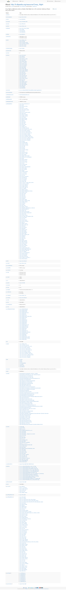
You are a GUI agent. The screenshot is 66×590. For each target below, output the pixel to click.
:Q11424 (22, 365)
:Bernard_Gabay (23, 118)
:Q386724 (22, 366)
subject (7, 343)
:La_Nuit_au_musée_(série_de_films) (26, 182)
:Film (21, 360)
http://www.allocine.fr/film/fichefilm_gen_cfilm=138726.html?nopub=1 (30, 374)
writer (7, 260)
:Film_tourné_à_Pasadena (25, 140)
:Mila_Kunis (23, 85)
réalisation (8, 295)
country (7, 23)
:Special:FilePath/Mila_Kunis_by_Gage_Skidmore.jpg (29, 479)
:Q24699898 (22, 87)
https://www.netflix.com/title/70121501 (25, 385)
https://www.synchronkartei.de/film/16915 (26, 398)
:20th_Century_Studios (24, 28)
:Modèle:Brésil (23, 334)
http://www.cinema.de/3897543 (24, 390)
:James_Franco (23, 63)
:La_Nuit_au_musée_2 (24, 183)
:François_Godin (23, 164)
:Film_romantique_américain (25, 135)
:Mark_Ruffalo (23, 83)
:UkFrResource (23, 574)
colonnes (8, 270)
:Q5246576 (22, 34)
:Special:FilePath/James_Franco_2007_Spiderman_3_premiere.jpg (32, 473)
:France (22, 163)
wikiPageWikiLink (9, 103)
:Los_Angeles (23, 188)
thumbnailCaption (9, 92)
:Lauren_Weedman (24, 69)
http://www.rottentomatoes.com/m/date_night (26, 377)
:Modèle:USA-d (23, 339)
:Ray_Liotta (22, 74)
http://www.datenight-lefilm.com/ (24, 94)
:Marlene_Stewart (23, 253)
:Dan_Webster (23, 244)
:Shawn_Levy (23, 26)
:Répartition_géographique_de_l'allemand (27, 207)
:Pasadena (22, 198)
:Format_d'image (23, 161)
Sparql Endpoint (58, 1)
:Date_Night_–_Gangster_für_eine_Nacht (27, 433)
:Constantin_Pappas (24, 149)
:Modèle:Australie (23, 310)
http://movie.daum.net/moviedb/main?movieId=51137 (28, 404)
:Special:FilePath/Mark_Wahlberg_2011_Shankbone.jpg (30, 478)
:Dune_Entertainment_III (24, 103)
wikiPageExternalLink (9, 94)
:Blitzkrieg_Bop (23, 506)
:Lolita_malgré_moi (24, 187)
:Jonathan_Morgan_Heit (24, 247)
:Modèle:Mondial (23, 319)
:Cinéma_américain (24, 143)
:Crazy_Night (23, 481)
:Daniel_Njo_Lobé (23, 152)
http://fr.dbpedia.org (23, 6)
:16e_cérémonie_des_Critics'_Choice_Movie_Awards (29, 500)
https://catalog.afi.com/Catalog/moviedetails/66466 (27, 380)
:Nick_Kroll (22, 72)
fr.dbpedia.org (34, 6)
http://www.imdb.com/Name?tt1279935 (25, 391)
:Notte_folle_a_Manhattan (25, 442)
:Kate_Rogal (23, 67)
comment (8, 368)
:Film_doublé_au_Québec (25, 134)
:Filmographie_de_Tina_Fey (25, 518)
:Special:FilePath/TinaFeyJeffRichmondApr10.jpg (29, 468)
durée (7, 277)
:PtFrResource (22, 575)
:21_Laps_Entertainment (25, 252)
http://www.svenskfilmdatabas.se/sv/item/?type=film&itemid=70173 (30, 378)
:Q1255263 (22, 86)
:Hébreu (22, 170)
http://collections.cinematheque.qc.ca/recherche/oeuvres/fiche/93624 (30, 388)
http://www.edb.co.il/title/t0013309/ (25, 415)
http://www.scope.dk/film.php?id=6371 (25, 407)
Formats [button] (21, 1)
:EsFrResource (22, 577)
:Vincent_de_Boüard (24, 221)
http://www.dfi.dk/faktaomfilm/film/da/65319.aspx (27, 394)
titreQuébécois (9, 304)
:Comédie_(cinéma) (24, 42)
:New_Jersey (23, 193)
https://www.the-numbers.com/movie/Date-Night (27, 400)
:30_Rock (22, 111)
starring (7, 55)
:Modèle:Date (23, 313)
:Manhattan (22, 228)
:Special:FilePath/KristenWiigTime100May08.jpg (29, 474)
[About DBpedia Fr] (8, 1)
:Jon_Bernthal (23, 66)
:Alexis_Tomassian (24, 114)
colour (7, 19)
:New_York (22, 194)
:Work (21, 361)
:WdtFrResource (23, 581)
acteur (8, 263)
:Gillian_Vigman (23, 61)
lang (7, 287)
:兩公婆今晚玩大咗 (24, 460)
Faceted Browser (50, 1)
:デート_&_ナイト (23, 443)
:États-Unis (22, 23)
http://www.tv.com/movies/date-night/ (25, 379)
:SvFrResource (22, 573)
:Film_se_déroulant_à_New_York (26, 136)
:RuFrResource (23, 579)
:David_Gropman (23, 258)
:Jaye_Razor (23, 246)
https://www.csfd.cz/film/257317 (24, 397)
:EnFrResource (23, 580)
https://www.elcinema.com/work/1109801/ (26, 402)
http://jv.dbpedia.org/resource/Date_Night (26, 444)
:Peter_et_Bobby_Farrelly (25, 200)
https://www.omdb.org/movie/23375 (25, 412)
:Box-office (22, 123)
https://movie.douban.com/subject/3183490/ (26, 411)
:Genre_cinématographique (25, 166)
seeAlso (7, 373)
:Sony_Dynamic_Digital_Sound (25, 212)
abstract (7, 14)
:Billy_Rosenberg (23, 241)
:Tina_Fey (22, 79)
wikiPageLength (9, 99)
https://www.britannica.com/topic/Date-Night (26, 383)
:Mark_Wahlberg (23, 84)
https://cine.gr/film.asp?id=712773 (25, 419)
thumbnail (8, 90)
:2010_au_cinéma (23, 108)
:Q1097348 (22, 30)
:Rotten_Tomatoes (24, 206)
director (7, 26)
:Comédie (22, 41)
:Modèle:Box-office (24, 333)
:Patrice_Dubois (23, 199)
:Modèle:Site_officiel (24, 327)
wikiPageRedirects (10, 494)
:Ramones (22, 551)
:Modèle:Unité (23, 329)
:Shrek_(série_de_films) (24, 211)
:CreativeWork (23, 363)
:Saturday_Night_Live (24, 209)
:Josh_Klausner (23, 227)
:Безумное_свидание (24, 454)
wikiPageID (8, 96)
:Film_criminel (23, 44)
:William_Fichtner (23, 81)
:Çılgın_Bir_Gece (23, 456)
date (7, 272)
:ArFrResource (22, 576)
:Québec (22, 204)
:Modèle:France (23, 315)
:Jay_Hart (22, 175)
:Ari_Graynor (23, 55)
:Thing (21, 359)
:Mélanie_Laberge (24, 189)
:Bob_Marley (23, 121)
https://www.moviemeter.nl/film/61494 (25, 414)
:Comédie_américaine (24, 345)
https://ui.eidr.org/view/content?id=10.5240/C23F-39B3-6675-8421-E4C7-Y (31, 396)
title (7, 341)
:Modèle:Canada (23, 311)
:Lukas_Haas (23, 490)
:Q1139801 (22, 427)
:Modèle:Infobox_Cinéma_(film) (26, 316)
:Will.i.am (22, 80)
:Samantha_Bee (23, 75)
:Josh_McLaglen (23, 255)
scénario (8, 297)
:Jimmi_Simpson (23, 64)
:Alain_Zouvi (23, 113)
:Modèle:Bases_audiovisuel (25, 332)
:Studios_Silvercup (24, 557)
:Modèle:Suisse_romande (25, 338)
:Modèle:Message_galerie (25, 336)
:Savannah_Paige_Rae (24, 250)
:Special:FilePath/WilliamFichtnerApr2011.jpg (28, 472)
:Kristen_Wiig (23, 68)
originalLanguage (9, 48)
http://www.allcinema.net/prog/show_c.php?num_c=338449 (29, 373)
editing (7, 34)
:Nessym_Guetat (23, 192)
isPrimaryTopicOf (9, 481)
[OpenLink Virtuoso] (25, 587)
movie (12, 6)
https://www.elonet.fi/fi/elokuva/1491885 (26, 421)
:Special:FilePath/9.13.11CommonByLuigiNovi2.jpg (29, 471)
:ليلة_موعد (22, 429)
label (7, 371)
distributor (8, 28)
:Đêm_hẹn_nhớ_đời (24, 459)
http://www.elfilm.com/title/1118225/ (25, 417)
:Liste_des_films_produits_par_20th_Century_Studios (29, 541)
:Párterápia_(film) (24, 439)
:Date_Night (22, 426)
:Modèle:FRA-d (23, 335)
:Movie (22, 364)
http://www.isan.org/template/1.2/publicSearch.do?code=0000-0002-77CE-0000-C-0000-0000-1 (34, 413)
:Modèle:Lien (23, 318)
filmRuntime (8, 36)
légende (8, 289)
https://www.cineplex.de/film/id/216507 (25, 420)
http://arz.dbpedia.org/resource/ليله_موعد (26, 430)
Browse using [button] (15, 1)
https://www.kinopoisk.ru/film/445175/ (25, 384)
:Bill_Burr (22, 56)
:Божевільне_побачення (25, 458)
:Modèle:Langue (23, 317)
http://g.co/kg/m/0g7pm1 (23, 461)
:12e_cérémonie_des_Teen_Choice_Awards (28, 499)
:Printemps (22, 203)
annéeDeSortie (9, 265)
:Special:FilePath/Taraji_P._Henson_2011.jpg (28, 467)
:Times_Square (23, 217)
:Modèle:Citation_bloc (24, 312)
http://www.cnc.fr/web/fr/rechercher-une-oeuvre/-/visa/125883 (29, 392)
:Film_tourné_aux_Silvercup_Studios (26, 137)
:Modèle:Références (24, 325)
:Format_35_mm (23, 160)
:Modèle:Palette (23, 322)
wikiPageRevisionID (9, 101)
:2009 (22, 107)
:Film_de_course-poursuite (25, 131)
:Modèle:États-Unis (24, 330)
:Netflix (22, 29)
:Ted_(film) (22, 559)
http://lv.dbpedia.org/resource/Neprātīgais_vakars (27, 448)
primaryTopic (9, 583)
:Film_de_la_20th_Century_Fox (26, 132)
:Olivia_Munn (23, 73)
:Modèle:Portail (23, 323)
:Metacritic (22, 236)
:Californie (22, 125)
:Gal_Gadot (23, 60)
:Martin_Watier (23, 233)
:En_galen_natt (23, 455)
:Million (22, 239)
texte (7, 299)
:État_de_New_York (24, 224)
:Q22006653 (22, 19)
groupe (8, 285)
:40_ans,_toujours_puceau (25, 112)
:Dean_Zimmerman (24, 256)
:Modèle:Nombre (23, 321)
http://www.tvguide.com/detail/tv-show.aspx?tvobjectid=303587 (29, 401)
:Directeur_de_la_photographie (26, 157)
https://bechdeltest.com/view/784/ (25, 418)
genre (7, 40)
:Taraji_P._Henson (24, 78)
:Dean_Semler (23, 154)
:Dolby (22, 158)
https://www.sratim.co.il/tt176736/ (25, 423)
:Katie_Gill (22, 535)
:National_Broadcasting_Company (26, 190)
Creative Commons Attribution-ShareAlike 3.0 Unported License (41, 588)
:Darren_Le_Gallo (23, 58)
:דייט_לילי (22, 438)
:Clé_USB (22, 146)
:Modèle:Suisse (23, 328)
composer (8, 21)
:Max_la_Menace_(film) (24, 234)
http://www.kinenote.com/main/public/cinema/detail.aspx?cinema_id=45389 (31, 406)
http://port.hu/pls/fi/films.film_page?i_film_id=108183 (28, 408)
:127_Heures (23, 498)
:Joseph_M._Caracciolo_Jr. (25, 257)
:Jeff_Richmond (23, 177)
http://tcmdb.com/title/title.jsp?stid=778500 (26, 403)
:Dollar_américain (23, 159)
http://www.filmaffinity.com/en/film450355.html (26, 395)
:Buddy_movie (23, 40)
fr (7, 280)
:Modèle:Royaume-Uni (24, 324)
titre (7, 302)
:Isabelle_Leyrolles (24, 171)
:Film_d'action (23, 46)
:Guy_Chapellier (23, 169)
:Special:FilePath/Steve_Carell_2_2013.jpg (28, 466)
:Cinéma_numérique (24, 144)
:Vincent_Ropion (23, 219)
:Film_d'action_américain (25, 130)
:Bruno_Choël (23, 124)
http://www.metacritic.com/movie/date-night (26, 375)
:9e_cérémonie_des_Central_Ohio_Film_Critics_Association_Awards (31, 501)
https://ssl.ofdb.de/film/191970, (24, 409)
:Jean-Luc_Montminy (24, 176)
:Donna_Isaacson (23, 245)
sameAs (7, 426)
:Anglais (22, 48)
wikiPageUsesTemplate (10, 309)
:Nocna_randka (23, 452)
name (7, 484)
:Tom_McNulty (23, 251)
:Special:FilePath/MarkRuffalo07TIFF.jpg (27, 477)
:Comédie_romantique (24, 43)
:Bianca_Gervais (23, 119)
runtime (7, 52)
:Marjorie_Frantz (23, 229)
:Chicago (22, 141)
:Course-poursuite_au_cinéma (25, 511)
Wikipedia (26, 588)
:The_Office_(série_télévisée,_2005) (26, 216)
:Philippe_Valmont (23, 201)
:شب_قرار (22, 436)
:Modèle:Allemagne (24, 309)
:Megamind (22, 235)
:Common (22, 57)
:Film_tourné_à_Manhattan (25, 138)
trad (7, 306)
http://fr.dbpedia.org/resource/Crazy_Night (27, 4)
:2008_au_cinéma (23, 106)
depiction (8, 466)
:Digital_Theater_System (25, 155)
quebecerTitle (8, 50)
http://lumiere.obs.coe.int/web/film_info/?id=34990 (27, 389)
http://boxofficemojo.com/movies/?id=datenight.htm (27, 386)
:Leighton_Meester (24, 70)
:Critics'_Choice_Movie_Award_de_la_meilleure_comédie (30, 512)
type (7, 359)
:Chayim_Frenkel (23, 242)
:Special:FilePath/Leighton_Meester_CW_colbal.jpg (29, 475)
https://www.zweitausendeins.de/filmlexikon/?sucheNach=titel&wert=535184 (31, 424)
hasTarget (8, 573)
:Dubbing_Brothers (24, 517)
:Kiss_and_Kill (23, 536)
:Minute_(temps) (23, 240)
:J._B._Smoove (23, 62)
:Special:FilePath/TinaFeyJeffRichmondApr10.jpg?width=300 (30, 90)
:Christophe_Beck (23, 21)
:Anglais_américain (24, 115)
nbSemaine (8, 291)
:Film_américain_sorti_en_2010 (26, 129)
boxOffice (8, 267)
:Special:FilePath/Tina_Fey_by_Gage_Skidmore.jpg (29, 469)
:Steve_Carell (23, 76)
